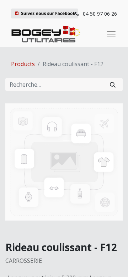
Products (23, 64)
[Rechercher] (113, 84)
